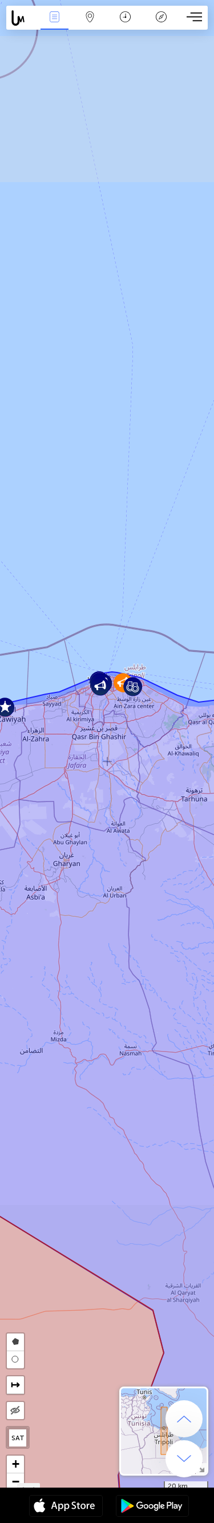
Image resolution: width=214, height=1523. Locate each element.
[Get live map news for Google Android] (152, 1507)
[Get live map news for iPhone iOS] (65, 1507)
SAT (18, 1438)
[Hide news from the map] (15, 1410)
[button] (133, 686)
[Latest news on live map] (21, 18)
